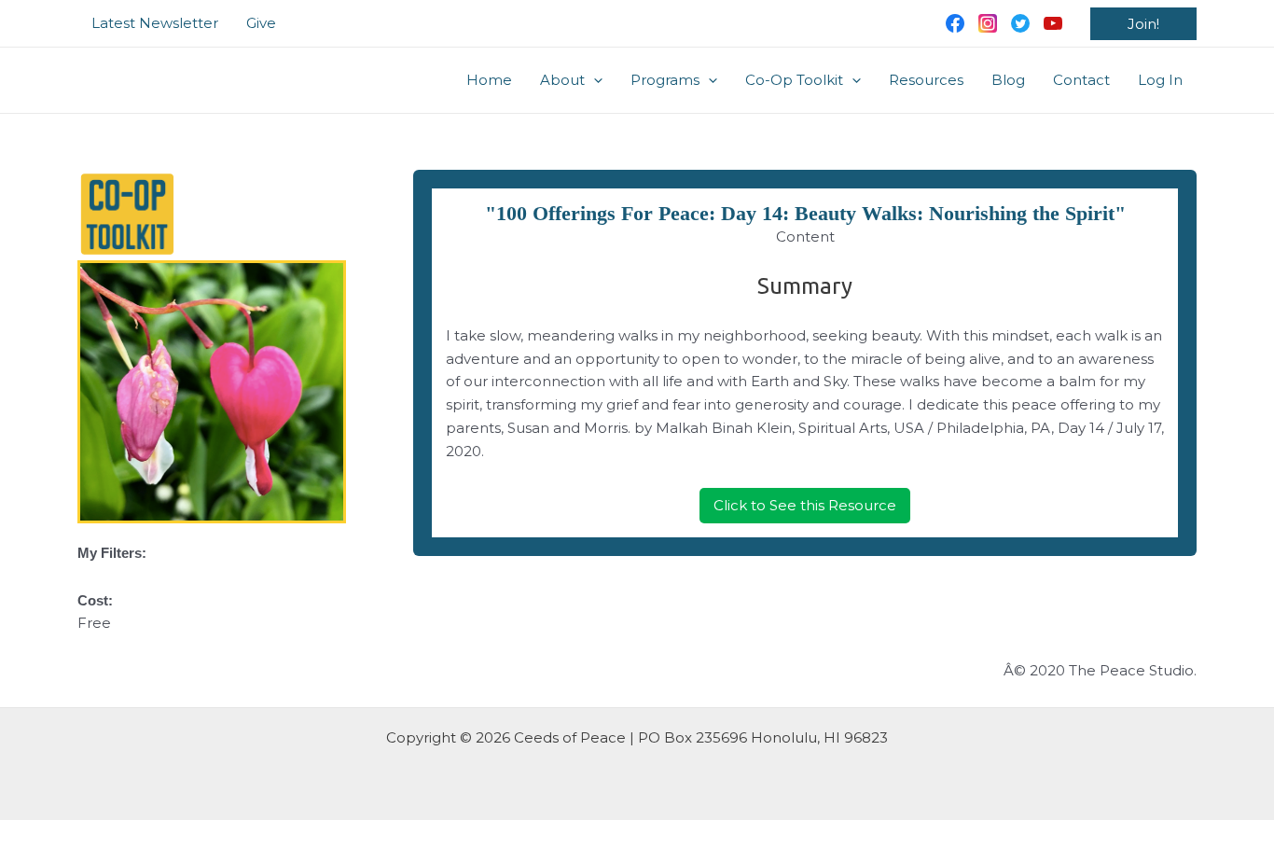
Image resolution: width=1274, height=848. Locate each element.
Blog (1008, 80)
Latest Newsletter (154, 23)
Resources (926, 80)
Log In (1160, 80)
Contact (1081, 80)
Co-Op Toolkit (794, 80)
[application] (593, 80)
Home (489, 80)
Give (261, 23)
